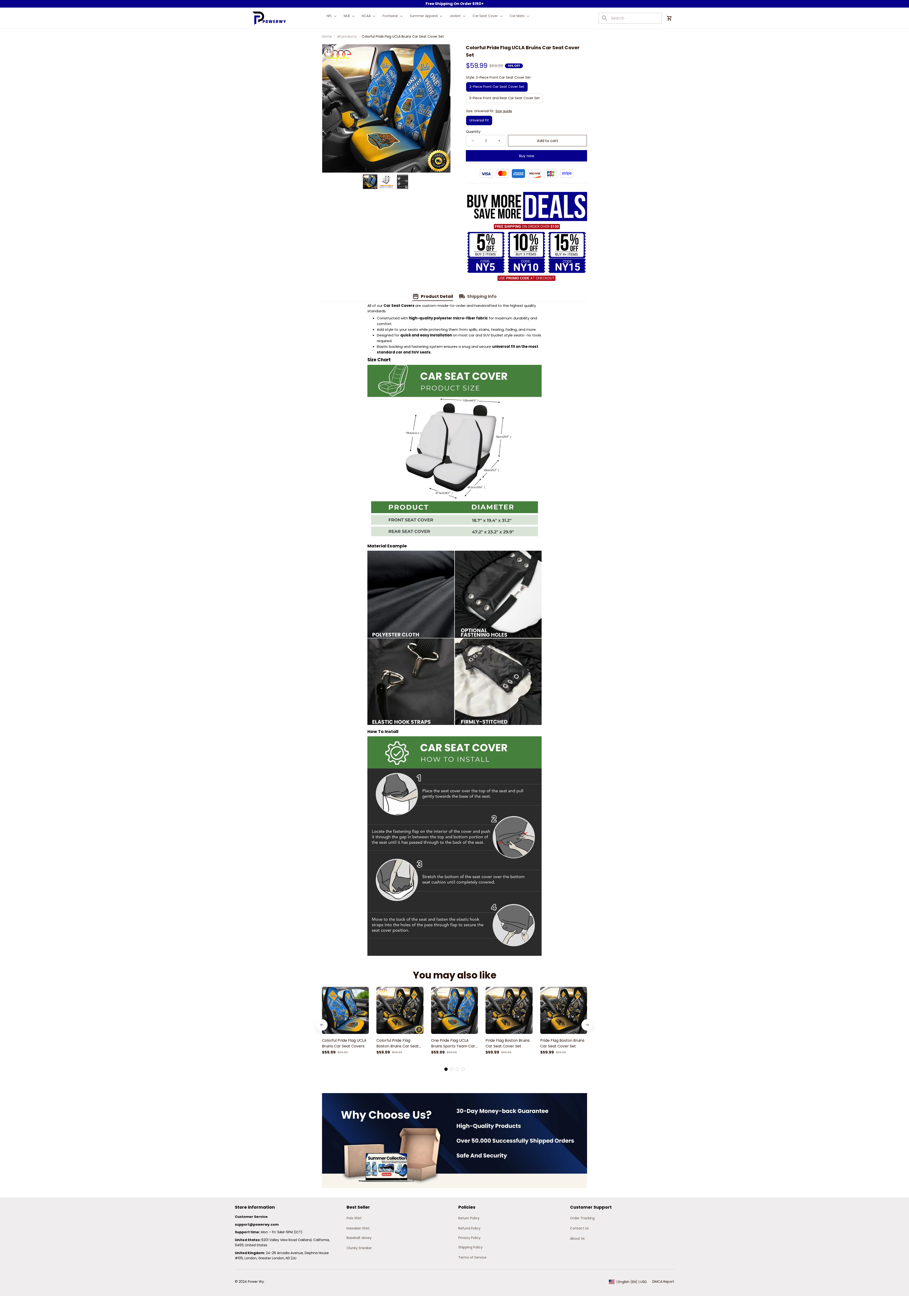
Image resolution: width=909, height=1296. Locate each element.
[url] (257, 1224)
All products (346, 36)
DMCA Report (663, 1281)
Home (327, 36)
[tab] (446, 1069)
